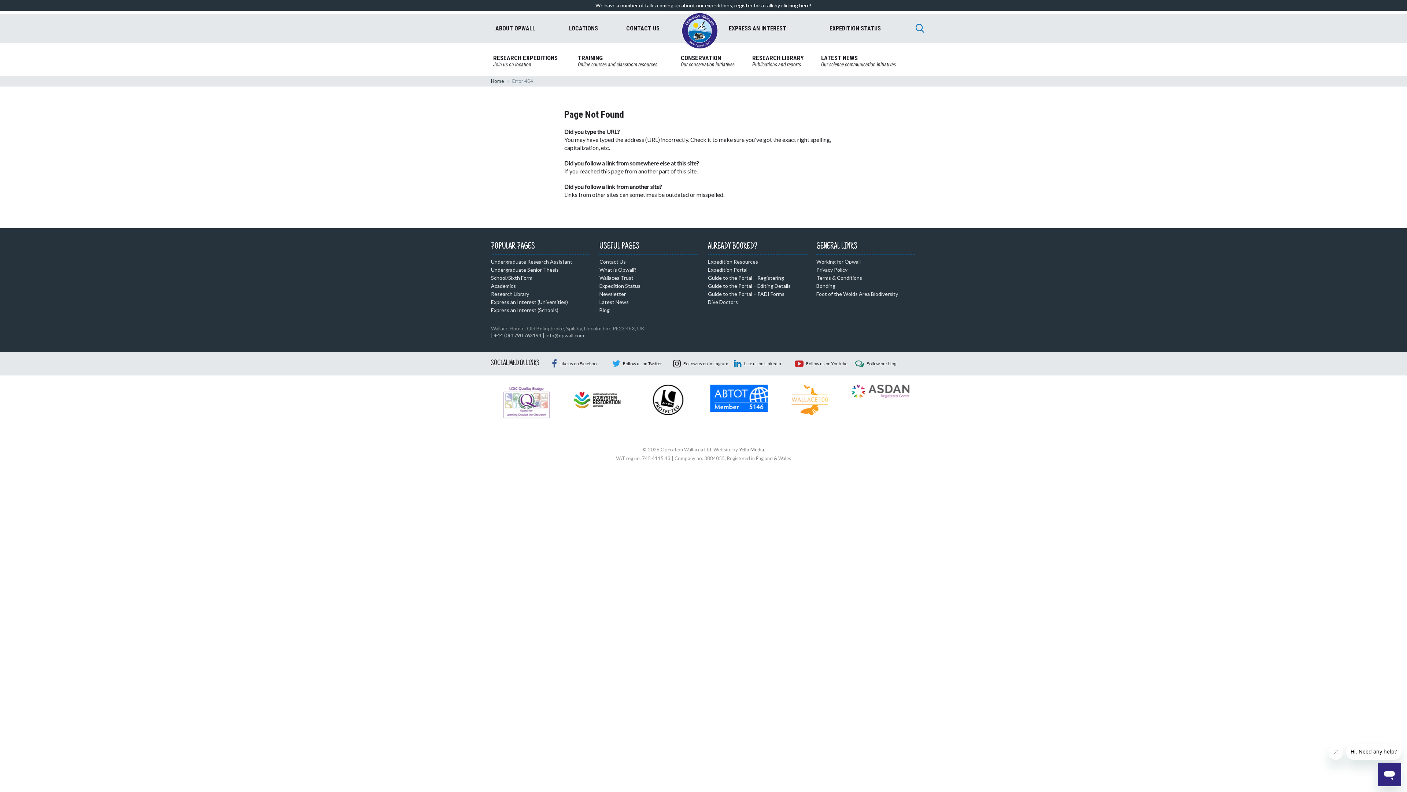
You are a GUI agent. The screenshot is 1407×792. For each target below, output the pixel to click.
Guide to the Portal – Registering (746, 278)
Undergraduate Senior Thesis (525, 270)
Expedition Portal (727, 270)
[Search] (920, 28)
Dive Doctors (723, 302)
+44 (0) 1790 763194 (518, 335)
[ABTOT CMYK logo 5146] (739, 397)
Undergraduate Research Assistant (531, 261)
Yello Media (751, 449)
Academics (503, 286)
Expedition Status (619, 286)
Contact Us (612, 261)
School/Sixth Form (511, 278)
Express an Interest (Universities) (529, 302)
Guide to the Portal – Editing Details (749, 286)
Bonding (825, 286)
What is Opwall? (617, 270)
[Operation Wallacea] (700, 30)
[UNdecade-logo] (597, 399)
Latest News (614, 302)
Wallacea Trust (616, 278)
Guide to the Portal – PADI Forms (746, 294)
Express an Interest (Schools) (524, 310)
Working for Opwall (838, 261)
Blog (604, 310)
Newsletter (612, 294)
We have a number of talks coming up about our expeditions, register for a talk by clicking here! (703, 5)
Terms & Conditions (839, 278)
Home (497, 81)
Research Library (510, 294)
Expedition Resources (733, 261)
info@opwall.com (565, 335)
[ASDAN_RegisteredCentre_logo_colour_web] (880, 390)
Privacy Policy (831, 270)
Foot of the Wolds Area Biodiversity (857, 294)
